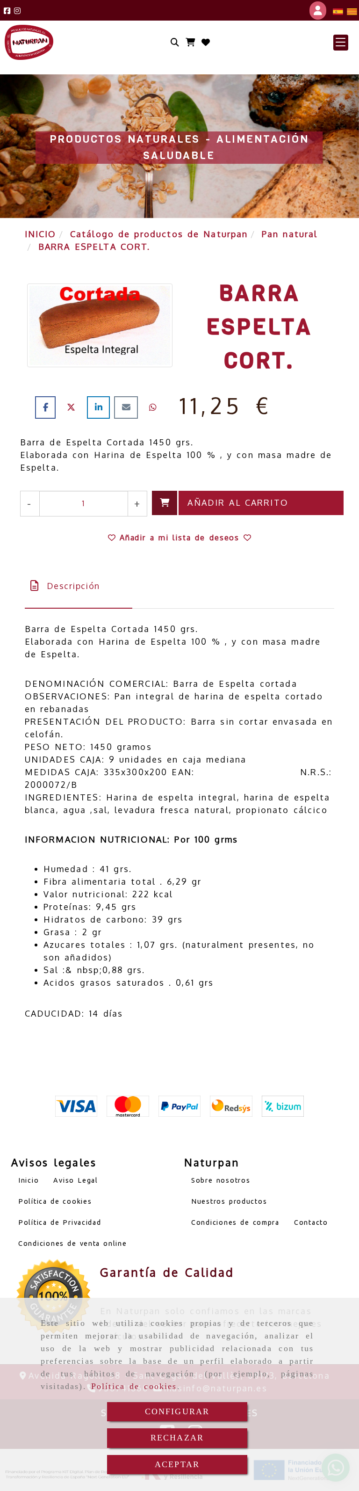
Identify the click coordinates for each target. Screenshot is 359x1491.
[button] (340, 43)
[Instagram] (17, 10)
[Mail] (128, 407)
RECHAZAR (177, 1437)
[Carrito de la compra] (190, 42)
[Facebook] (7, 10)
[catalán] (352, 10)
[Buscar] (174, 42)
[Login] (205, 42)
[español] (338, 10)
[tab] (78, 586)
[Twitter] (73, 407)
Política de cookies (134, 1386)
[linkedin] (100, 407)
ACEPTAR (177, 1464)
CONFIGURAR (177, 1411)
